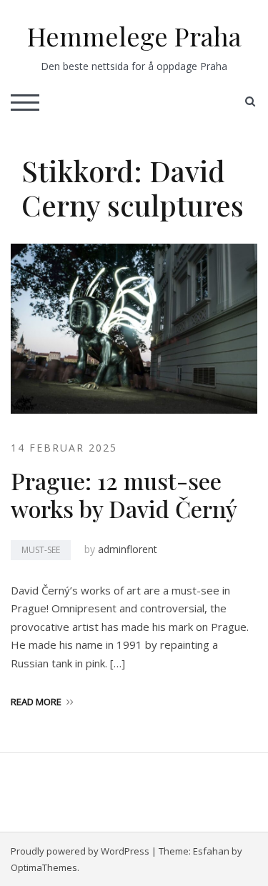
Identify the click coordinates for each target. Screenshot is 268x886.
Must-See (40, 550)
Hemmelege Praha (134, 36)
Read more (36, 701)
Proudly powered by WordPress (80, 851)
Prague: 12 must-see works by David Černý (124, 494)
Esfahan (211, 851)
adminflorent (127, 549)
